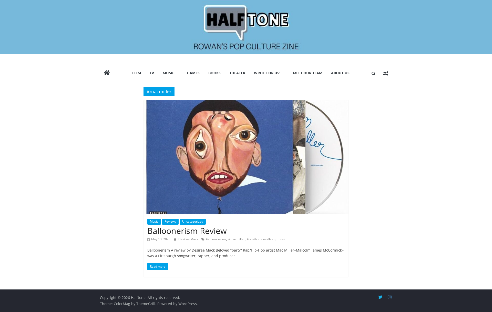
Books (214, 72)
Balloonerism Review (187, 230)
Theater (237, 72)
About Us (340, 72)
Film (136, 72)
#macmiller (236, 239)
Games (193, 72)
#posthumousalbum (261, 239)
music (282, 239)
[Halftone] (246, 27)
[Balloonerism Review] (246, 157)
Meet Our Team (307, 72)
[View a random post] (385, 73)
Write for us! (267, 72)
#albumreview (216, 239)
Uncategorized (192, 221)
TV (152, 72)
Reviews (170, 221)
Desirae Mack (188, 239)
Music (169, 72)
